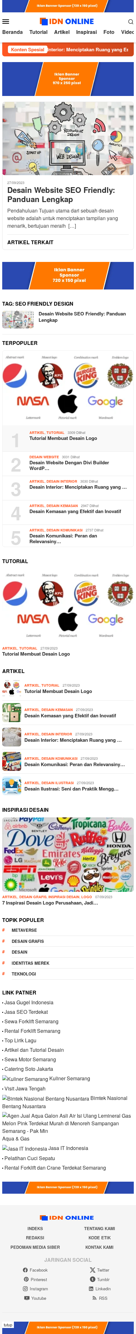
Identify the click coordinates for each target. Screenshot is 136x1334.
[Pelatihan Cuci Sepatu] (2, 1158)
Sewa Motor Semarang (30, 1059)
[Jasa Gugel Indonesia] (2, 1002)
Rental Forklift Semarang (32, 1030)
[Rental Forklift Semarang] (2, 1030)
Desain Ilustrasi (57, 782)
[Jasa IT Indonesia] (24, 1148)
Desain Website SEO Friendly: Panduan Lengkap (61, 194)
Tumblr (103, 1279)
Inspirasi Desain (63, 896)
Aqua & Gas (15, 1138)
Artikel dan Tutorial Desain (34, 1049)
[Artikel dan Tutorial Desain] (2, 1049)
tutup (8, 1324)
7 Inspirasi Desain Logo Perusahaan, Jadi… (50, 902)
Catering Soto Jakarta (28, 1068)
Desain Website (44, 456)
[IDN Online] (68, 20)
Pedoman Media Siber (35, 1247)
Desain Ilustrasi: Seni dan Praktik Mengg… (71, 788)
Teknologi (24, 974)
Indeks (35, 1228)
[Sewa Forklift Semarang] (2, 1021)
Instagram (39, 1289)
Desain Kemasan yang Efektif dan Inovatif (75, 511)
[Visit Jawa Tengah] (2, 1088)
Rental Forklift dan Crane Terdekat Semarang (55, 1167)
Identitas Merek (30, 963)
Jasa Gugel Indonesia (28, 1002)
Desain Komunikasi (64, 530)
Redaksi (35, 1238)
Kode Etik (100, 1238)
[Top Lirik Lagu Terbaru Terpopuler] (2, 1040)
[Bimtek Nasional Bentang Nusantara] (45, 1098)
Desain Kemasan (62, 505)
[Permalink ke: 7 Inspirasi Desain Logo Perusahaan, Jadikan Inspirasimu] (68, 854)
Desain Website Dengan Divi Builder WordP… (69, 465)
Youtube (38, 1298)
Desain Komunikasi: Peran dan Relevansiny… (63, 538)
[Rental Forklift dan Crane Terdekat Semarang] (2, 1167)
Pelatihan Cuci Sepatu (29, 1158)
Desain (19, 952)
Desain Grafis (32, 896)
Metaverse (24, 930)
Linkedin (103, 1289)
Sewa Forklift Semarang (31, 1021)
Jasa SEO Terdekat (26, 1011)
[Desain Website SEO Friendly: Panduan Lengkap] (68, 138)
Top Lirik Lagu (20, 1040)
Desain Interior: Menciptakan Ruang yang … (78, 487)
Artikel (37, 432)
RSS (103, 1298)
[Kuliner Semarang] (25, 1078)
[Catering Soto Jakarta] (2, 1068)
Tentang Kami (99, 1228)
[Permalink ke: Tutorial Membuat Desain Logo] (68, 388)
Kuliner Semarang (69, 1078)
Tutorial (55, 432)
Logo (86, 896)
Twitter (103, 1270)
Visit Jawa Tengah (25, 1088)
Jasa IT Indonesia (68, 1148)
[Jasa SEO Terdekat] (2, 1011)
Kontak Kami (99, 1247)
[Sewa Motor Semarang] (2, 1059)
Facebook (39, 1270)
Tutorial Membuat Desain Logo (63, 438)
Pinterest (39, 1279)
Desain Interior (61, 481)
